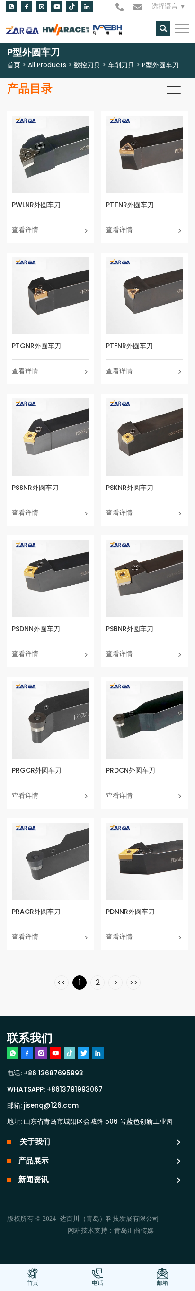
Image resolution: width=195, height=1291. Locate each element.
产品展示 (33, 1161)
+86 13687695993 (53, 1073)
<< (61, 983)
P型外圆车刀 (160, 65)
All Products (47, 65)
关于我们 (34, 1142)
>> (133, 983)
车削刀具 (121, 65)
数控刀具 (87, 65)
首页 (13, 65)
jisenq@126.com (51, 1106)
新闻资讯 (33, 1180)
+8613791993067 (75, 1089)
